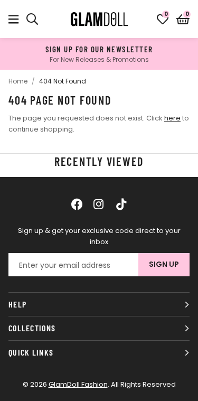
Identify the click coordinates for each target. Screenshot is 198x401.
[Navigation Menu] (13, 19)
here (172, 118)
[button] (183, 19)
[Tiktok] (121, 204)
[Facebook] (77, 204)
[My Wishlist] (162, 19)
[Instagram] (99, 204)
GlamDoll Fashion (99, 19)
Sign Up (164, 264)
